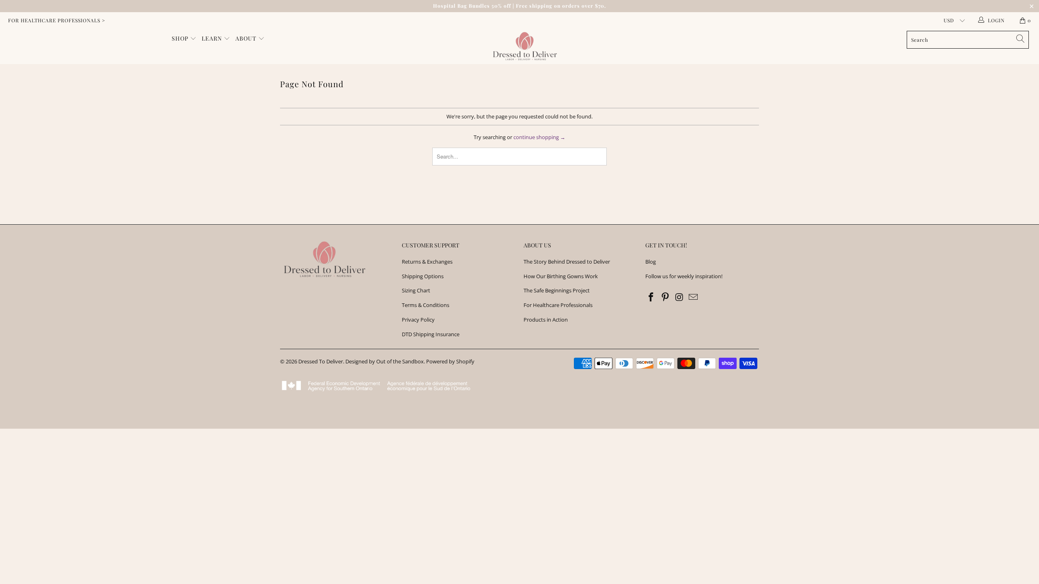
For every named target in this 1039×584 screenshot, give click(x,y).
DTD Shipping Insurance (430, 334)
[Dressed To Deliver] (523, 46)
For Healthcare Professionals (558, 305)
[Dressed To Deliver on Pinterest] (666, 297)
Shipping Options (423, 276)
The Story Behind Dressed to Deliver (567, 261)
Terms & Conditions (425, 305)
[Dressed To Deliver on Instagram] (679, 297)
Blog (650, 261)
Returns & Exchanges (427, 261)
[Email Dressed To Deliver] (694, 297)
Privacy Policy (418, 319)
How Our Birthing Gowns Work (561, 276)
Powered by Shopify (450, 361)
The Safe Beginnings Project (557, 290)
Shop (181, 38)
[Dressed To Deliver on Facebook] (651, 297)
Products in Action (546, 319)
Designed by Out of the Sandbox (384, 361)
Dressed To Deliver (320, 361)
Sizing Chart (416, 290)
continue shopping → (539, 137)
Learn (213, 38)
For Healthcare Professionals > (56, 20)
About (246, 38)
